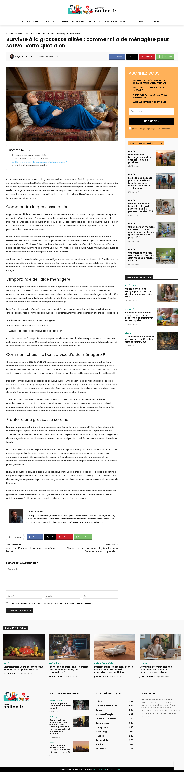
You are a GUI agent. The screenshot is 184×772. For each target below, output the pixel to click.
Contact (112, 769)
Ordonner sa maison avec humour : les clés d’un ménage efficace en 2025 (141, 256)
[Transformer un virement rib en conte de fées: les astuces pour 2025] (167, 341)
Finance (129, 333)
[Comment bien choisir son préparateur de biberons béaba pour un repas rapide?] (167, 317)
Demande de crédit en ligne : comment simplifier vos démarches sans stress (156, 669)
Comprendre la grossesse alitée (30, 155)
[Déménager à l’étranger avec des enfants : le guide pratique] (165, 158)
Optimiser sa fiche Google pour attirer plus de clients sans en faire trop (139, 292)
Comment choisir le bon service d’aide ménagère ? (41, 162)
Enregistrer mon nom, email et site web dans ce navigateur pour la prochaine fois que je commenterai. (51, 603)
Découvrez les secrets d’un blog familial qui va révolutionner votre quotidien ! (92, 550)
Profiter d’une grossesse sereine (31, 165)
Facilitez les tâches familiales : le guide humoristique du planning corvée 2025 (140, 207)
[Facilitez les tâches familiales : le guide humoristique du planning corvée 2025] (165, 207)
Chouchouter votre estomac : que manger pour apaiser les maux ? (23, 668)
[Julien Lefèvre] (12, 56)
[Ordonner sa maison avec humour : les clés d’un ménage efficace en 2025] (165, 256)
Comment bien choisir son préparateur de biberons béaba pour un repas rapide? (139, 316)
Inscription (151, 121)
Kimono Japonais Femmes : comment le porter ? (60, 705)
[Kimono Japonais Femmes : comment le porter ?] (81, 705)
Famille (9, 33)
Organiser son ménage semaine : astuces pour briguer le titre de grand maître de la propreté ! (141, 232)
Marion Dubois (56, 676)
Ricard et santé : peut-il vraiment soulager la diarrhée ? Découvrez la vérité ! (60, 749)
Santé (6, 663)
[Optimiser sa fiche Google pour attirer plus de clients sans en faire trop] (167, 293)
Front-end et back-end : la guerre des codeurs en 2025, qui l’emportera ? (69, 669)
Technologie (55, 663)
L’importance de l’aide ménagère (31, 158)
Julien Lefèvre (25, 56)
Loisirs (52, 742)
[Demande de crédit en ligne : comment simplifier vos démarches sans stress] (160, 647)
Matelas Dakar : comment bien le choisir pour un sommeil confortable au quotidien (113, 669)
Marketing (130, 285)
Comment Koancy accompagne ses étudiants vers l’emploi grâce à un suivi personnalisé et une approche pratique (59, 727)
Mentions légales (100, 769)
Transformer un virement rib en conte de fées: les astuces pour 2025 (139, 339)
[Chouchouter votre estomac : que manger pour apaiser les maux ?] (24, 647)
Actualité (129, 309)
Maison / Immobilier (104, 663)
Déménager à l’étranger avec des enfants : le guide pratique (139, 158)
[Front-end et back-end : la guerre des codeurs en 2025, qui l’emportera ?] (69, 647)
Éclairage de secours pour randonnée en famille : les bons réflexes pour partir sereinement (140, 183)
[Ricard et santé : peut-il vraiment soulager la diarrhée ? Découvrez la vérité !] (81, 746)
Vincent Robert (10, 673)
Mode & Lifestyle (55, 700)
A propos (120, 769)
